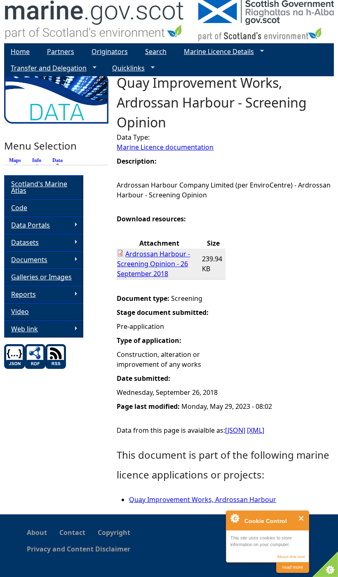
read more (292, 567)
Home (20, 51)
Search (156, 51)
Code (19, 207)
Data (59, 160)
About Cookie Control (234, 518)
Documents (25, 260)
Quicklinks (125, 68)
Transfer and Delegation (45, 68)
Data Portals (27, 225)
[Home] (94, 21)
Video (20, 311)
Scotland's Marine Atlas (39, 187)
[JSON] (235, 430)
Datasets (21, 242)
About (37, 532)
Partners (60, 51)
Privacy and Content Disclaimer (78, 549)
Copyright (114, 532)
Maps (15, 160)
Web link (21, 329)
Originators (110, 51)
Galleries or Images (41, 276)
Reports (20, 294)
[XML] (255, 430)
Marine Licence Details (215, 51)
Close (301, 518)
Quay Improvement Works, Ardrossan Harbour (202, 499)
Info (36, 160)
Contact (72, 532)
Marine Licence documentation (165, 147)
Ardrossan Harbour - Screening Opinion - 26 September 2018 (153, 263)
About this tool (291, 556)
